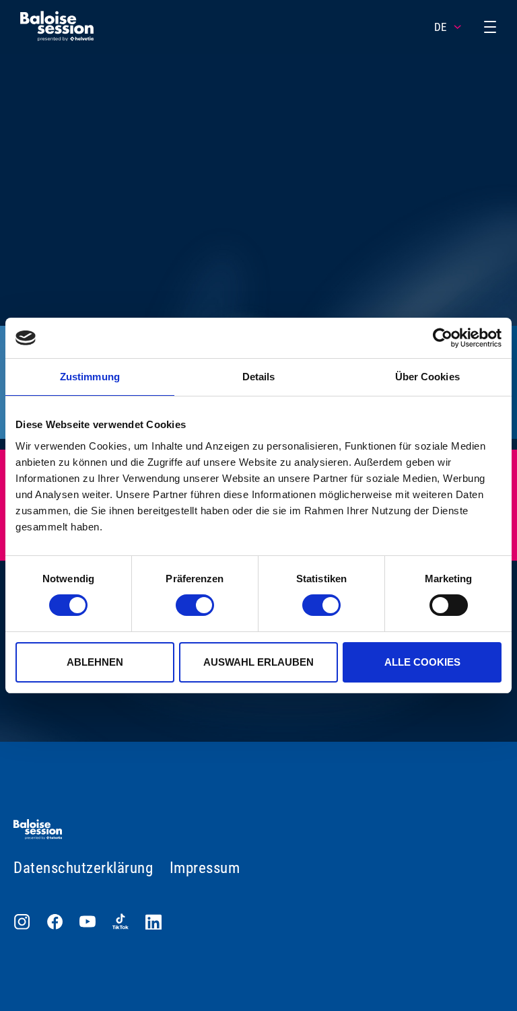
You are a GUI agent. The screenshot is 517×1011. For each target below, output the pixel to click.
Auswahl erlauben (258, 662)
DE (440, 27)
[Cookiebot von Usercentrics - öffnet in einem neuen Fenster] (443, 338)
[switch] (195, 605)
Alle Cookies (422, 662)
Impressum (205, 868)
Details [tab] (258, 376)
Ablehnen (95, 662)
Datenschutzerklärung (83, 868)
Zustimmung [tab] (90, 376)
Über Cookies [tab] (427, 376)
